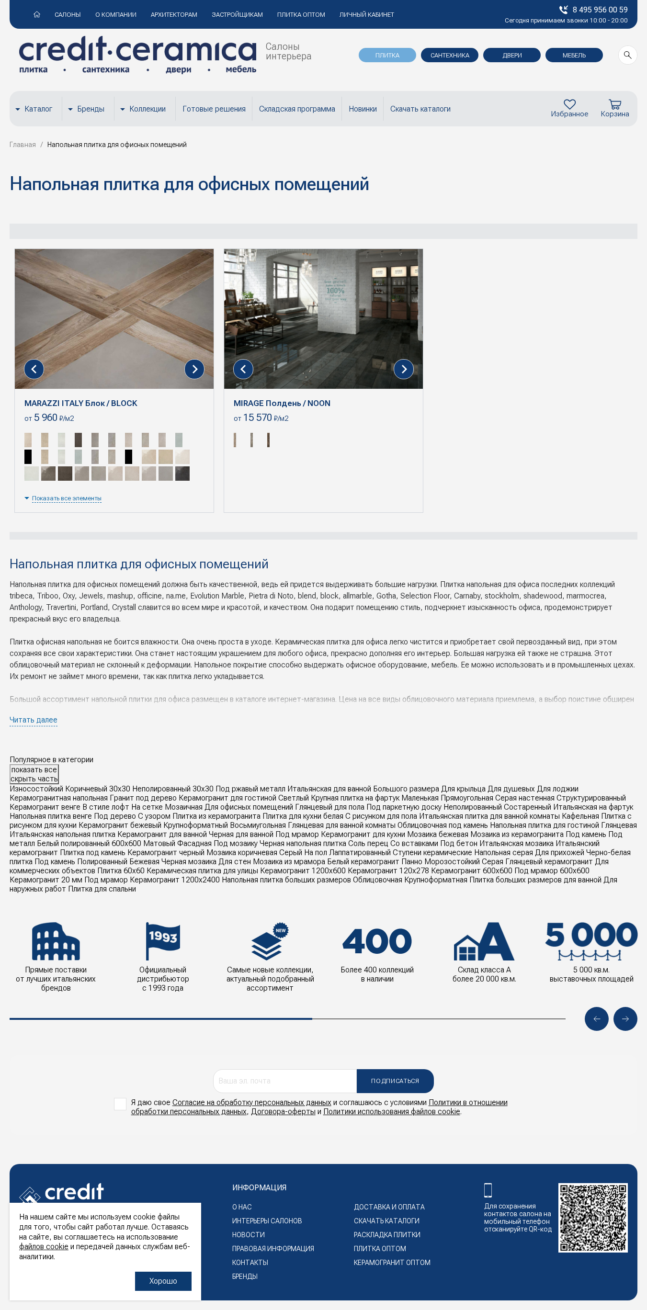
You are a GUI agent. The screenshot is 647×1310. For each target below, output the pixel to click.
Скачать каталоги (420, 108)
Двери (512, 55)
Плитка (387, 55)
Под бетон (458, 843)
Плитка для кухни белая (302, 816)
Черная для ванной (241, 834)
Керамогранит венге (45, 807)
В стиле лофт (105, 807)
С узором (154, 816)
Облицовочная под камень (442, 825)
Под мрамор (297, 834)
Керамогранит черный (165, 852)
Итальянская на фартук (593, 807)
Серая (492, 861)
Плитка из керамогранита (216, 816)
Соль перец (368, 843)
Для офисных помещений (248, 807)
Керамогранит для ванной (162, 834)
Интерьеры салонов (267, 1221)
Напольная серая (503, 852)
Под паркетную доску (404, 807)
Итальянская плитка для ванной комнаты (489, 816)
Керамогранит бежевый (120, 825)
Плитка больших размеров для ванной (535, 879)
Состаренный (527, 807)
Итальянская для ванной (329, 788)
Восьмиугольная (258, 825)
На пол (315, 852)
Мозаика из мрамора (289, 861)
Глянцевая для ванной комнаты (342, 825)
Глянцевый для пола (329, 807)
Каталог (38, 108)
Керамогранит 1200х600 (303, 870)
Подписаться (395, 1080)
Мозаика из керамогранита (517, 834)
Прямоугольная (467, 797)
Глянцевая (619, 825)
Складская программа (297, 108)
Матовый (159, 843)
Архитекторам (174, 14)
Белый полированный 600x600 (89, 843)
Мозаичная (184, 807)
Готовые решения (214, 108)
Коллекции (147, 108)
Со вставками (414, 843)
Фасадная (194, 843)
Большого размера (406, 788)
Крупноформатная (435, 879)
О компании (115, 14)
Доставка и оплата (389, 1207)
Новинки (363, 108)
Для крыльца (463, 788)
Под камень (586, 834)
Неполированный (472, 807)
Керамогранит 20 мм (46, 879)
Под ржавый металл (250, 788)
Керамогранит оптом (392, 1262)
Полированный (102, 861)
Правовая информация (273, 1249)
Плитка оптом (301, 14)
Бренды (90, 108)
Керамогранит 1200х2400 (175, 879)
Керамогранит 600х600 (471, 870)
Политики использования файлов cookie (391, 1111)
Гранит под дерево (143, 797)
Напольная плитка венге (51, 816)
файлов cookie (43, 1246)
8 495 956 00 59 (600, 9)
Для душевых (511, 788)
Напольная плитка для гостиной (544, 825)
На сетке (147, 807)
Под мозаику (236, 843)
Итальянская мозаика (516, 843)
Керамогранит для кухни (363, 834)
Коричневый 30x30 (97, 788)
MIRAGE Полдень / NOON (282, 403)
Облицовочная (377, 879)
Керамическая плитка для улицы (202, 870)
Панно (411, 861)
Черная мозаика (188, 861)
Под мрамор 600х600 (552, 870)
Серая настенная (525, 797)
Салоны (68, 14)
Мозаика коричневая (241, 852)
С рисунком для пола (381, 816)
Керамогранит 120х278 (388, 870)
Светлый (293, 797)
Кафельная (580, 816)
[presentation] (34, 369)
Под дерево (115, 816)
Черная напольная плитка (303, 843)
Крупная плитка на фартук (355, 797)
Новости (248, 1235)
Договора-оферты (283, 1111)
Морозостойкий (452, 861)
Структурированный (591, 797)
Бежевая (144, 861)
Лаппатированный (360, 852)
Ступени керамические (432, 852)
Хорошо (163, 1281)
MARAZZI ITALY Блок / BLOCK (80, 403)
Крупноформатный (195, 825)
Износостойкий (36, 788)
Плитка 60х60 (121, 870)
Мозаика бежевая (437, 834)
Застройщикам (237, 14)
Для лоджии (558, 788)
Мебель (574, 55)
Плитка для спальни (102, 888)
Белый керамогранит (363, 861)
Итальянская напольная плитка (62, 834)
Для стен (234, 861)
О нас (242, 1207)
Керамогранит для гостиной (227, 797)
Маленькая (420, 797)
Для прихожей (559, 852)
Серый (290, 852)
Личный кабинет (367, 14)
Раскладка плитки (387, 1235)
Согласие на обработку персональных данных (251, 1102)
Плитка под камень (92, 852)
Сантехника (450, 55)
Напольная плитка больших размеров (286, 879)
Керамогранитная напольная (59, 797)
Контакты (250, 1262)
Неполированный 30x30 (173, 788)
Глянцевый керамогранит (549, 861)
